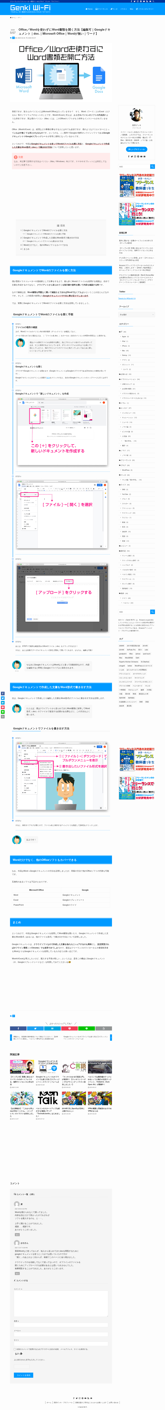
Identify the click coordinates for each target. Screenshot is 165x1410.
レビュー (125, 545)
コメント (18, 1289)
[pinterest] (140, 1)
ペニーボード (137, 686)
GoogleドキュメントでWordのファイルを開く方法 (45, 230)
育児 (125, 527)
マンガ (125, 475)
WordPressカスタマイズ (143, 666)
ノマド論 (126, 427)
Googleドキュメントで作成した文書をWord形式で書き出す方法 (51, 237)
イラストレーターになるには (134, 398)
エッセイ (126, 408)
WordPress (127, 470)
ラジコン (126, 517)
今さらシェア (133, 690)
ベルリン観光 (128, 574)
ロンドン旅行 (128, 583)
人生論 (126, 436)
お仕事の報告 (128, 388)
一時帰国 (122, 690)
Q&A (137, 658)
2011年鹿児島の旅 (133, 645)
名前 (16, 1321)
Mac (125, 350)
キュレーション (129, 417)
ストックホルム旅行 (130, 560)
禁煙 (141, 702)
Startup (126, 355)
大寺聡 (149, 690)
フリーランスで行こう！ (143, 682)
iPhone (126, 346)
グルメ (126, 499)
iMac (131, 653)
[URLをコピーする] (103, 1028)
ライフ (125, 484)
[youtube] (144, 1)
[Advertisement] (37, 194)
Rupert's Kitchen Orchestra (128, 662)
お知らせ (126, 374)
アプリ (126, 360)
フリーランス (128, 460)
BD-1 (140, 649)
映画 (125, 522)
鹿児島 (129, 706)
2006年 (121, 645)
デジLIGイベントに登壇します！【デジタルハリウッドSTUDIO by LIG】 (136, 259)
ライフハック (128, 513)
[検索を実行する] (152, 166)
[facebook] (131, 1)
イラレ (125, 403)
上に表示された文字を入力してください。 (30, 1359)
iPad (125, 341)
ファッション (128, 508)
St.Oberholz (145, 662)
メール (17, 1330)
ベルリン (128, 603)
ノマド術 (126, 455)
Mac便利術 (129, 658)
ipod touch (146, 653)
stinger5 (122, 666)
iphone (138, 653)
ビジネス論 (127, 431)
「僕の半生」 (129, 441)
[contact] (150, 1)
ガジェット (128, 364)
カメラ (127, 369)
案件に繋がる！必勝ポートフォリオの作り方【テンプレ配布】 (136, 241)
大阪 (120, 694)
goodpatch (122, 653)
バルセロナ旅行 (129, 569)
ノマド (125, 450)
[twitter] (134, 1)
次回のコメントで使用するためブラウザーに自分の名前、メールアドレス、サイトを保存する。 (52, 1349)
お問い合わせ (113, 1402)
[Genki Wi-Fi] (30, 9)
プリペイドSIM (124, 686)
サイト (16, 1340)
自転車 (126, 531)
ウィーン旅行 (128, 555)
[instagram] (137, 1)
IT (13, 38)
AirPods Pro (131, 649)
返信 (17, 1235)
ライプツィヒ (128, 579)
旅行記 (125, 551)
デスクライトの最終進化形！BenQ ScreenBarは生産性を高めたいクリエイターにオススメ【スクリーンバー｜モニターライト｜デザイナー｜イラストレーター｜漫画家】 (136, 278)
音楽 (125, 541)
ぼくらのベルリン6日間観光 (137, 670)
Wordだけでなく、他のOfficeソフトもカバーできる (46, 245)
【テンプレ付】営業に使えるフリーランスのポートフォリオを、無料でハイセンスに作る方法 (136, 250)
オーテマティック (139, 674)
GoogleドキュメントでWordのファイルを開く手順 (46, 233)
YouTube (126, 494)
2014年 (145, 645)
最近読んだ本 (143, 694)
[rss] (147, 1)
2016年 (121, 649)
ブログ (125, 465)
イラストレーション (130, 379)
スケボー (126, 503)
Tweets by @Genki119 (127, 298)
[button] (18, 1028)
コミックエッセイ (125, 678)
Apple (125, 336)
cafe (146, 649)
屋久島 (127, 694)
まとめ (26, 249)
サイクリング (139, 678)
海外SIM (122, 698)
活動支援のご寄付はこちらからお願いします (91, 1402)
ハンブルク (127, 565)
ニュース (127, 422)
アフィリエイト (124, 674)
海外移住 (131, 698)
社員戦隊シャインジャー (127, 702)
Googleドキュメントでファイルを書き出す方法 (45, 241)
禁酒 (147, 702)
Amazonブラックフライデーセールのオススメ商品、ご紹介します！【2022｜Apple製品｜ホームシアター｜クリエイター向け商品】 (136, 267)
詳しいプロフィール (137, 149)
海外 (124, 593)
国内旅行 (127, 588)
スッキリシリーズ (125, 682)
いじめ (121, 670)
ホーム (49, 1402)
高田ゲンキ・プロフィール (63, 1402)
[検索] (153, 1)
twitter (130, 666)
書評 (125, 445)
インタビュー (128, 413)
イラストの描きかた (130, 393)
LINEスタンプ (128, 384)
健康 (142, 690)
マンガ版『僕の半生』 (132, 480)
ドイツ (126, 598)
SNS (125, 489)
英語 (125, 536)
